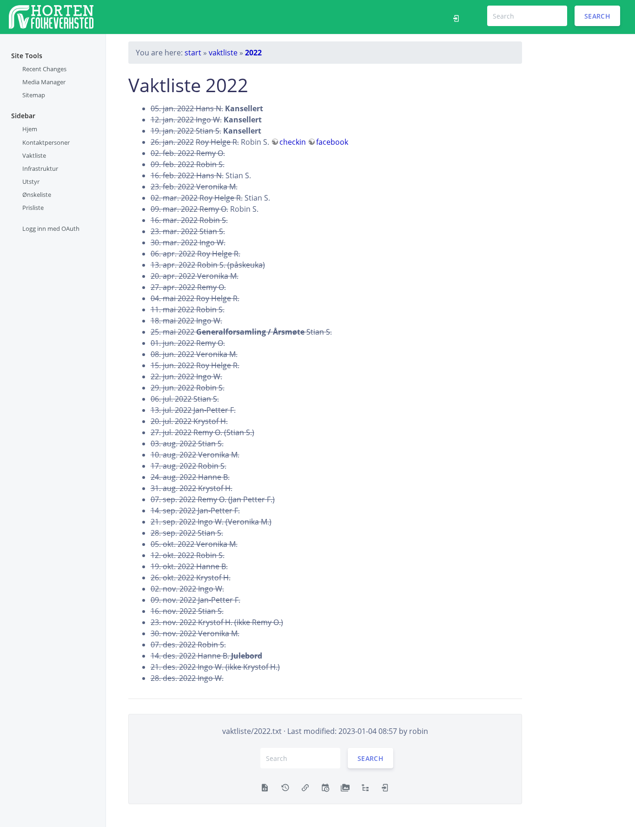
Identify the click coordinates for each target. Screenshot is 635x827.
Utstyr (31, 181)
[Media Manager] (345, 787)
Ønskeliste (36, 194)
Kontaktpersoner (46, 142)
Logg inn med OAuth (50, 228)
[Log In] (459, 17)
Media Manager (44, 82)
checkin (292, 142)
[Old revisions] (285, 787)
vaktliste (223, 52)
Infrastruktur (40, 168)
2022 (253, 52)
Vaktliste (34, 155)
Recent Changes (44, 69)
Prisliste (33, 207)
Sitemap (33, 95)
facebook (332, 142)
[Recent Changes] (325, 787)
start (193, 52)
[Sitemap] (365, 787)
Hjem (29, 129)
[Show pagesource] (264, 787)
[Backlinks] (305, 787)
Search (597, 16)
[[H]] (51, 16)
